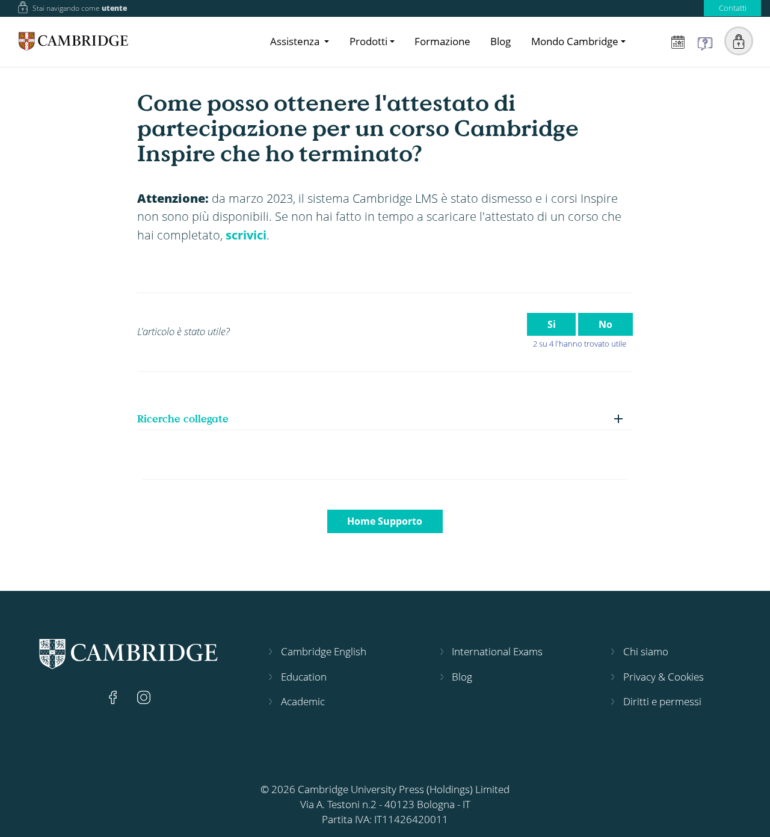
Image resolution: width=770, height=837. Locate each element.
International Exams (497, 651)
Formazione (442, 41)
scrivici (246, 234)
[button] (738, 41)
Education (304, 677)
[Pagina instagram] (143, 696)
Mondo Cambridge (574, 41)
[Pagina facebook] (114, 696)
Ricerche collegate (183, 418)
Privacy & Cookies (663, 677)
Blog (500, 41)
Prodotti (368, 41)
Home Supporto (384, 521)
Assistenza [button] (296, 41)
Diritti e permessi (662, 701)
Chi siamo (645, 651)
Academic (303, 701)
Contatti (733, 7)
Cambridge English (323, 651)
